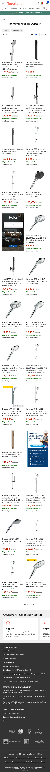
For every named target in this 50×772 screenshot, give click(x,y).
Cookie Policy (35, 762)
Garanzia (7, 762)
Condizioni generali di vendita (25, 758)
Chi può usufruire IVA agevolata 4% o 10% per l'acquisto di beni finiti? (24, 697)
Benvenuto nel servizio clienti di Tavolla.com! (21, 754)
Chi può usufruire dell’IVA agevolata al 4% (17, 678)
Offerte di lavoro (9, 758)
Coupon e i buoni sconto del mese (14, 717)
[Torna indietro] (4, 20)
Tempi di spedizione (9, 659)
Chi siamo (39, 754)
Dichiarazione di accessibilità (20, 762)
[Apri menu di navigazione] (3, 3)
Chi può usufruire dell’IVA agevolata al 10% (17, 670)
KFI (28, 770)
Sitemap (5, 721)
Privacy (43, 762)
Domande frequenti (9, 651)
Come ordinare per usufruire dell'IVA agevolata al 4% (20, 681)
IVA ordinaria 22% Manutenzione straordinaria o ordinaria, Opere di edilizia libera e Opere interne (24, 703)
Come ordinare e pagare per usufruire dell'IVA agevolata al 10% (24, 674)
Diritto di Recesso (40, 758)
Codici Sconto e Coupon (10, 713)
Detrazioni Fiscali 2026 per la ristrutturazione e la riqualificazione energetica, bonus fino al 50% (24, 692)
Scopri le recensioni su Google (30, 13)
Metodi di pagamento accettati (13, 666)
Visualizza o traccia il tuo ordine (13, 655)
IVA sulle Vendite (8, 662)
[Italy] (42, 3)
